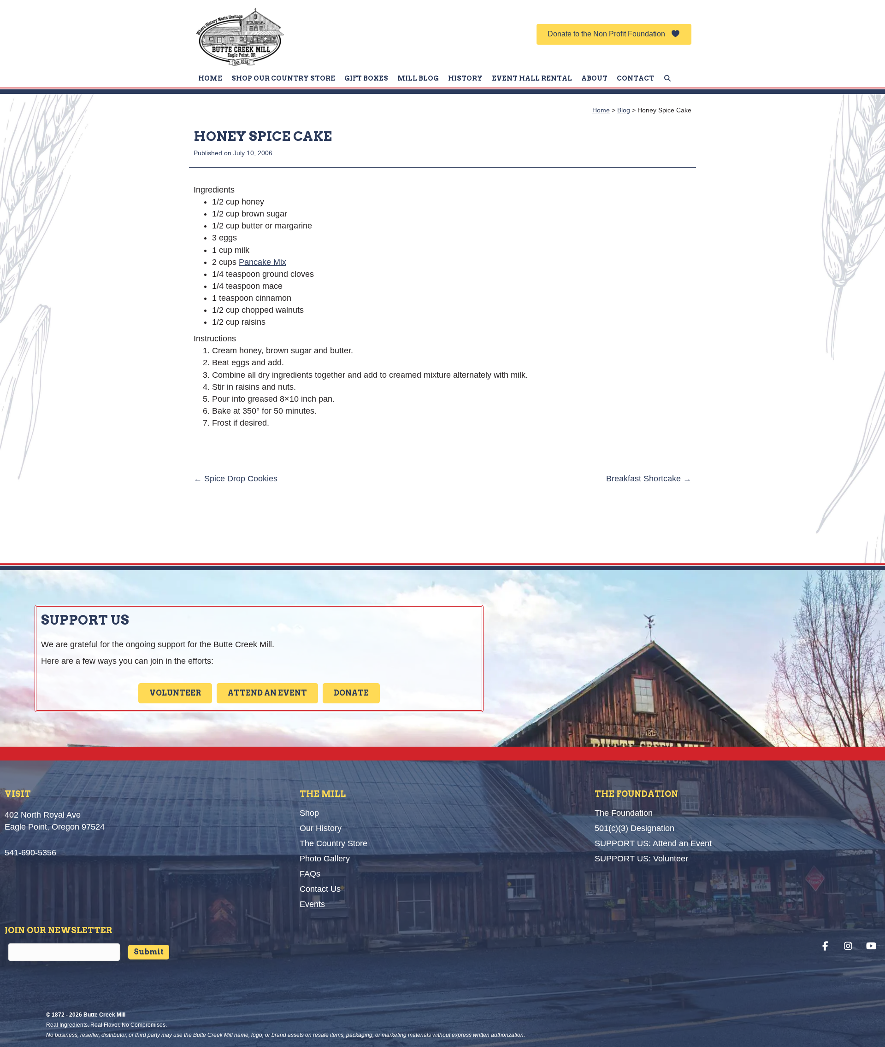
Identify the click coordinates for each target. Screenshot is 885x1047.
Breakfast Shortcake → (648, 478)
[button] (614, 34)
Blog (623, 110)
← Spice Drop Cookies (235, 478)
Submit (149, 952)
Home (601, 110)
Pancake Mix (262, 262)
